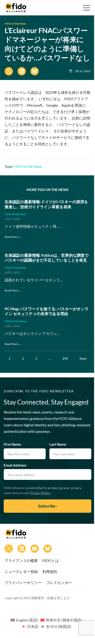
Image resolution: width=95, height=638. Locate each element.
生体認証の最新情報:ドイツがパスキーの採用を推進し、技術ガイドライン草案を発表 (46, 204)
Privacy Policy (40, 493)
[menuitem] (24, 620)
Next (83, 358)
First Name (13, 444)
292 (65, 358)
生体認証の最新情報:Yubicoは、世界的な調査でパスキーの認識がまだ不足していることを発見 (47, 257)
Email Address (16, 465)
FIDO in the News (15, 23)
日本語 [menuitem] (32, 626)
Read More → (13, 237)
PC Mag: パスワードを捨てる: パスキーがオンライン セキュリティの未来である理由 (47, 311)
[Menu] (86, 7)
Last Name (58, 444)
